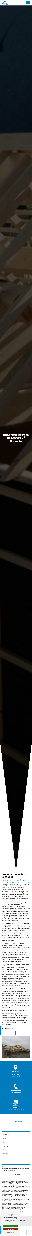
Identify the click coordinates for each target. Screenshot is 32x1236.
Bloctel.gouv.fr (6, 1211)
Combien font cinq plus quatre (10, 1147)
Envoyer (17, 1174)
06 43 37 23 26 (16, 1093)
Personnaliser (10, 1232)
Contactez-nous (10, 1033)
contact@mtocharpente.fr (16, 1110)
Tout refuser (10, 1229)
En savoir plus (9, 1028)
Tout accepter (10, 1226)
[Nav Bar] (28, 2)
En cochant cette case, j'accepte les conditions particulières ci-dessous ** (15, 1169)
